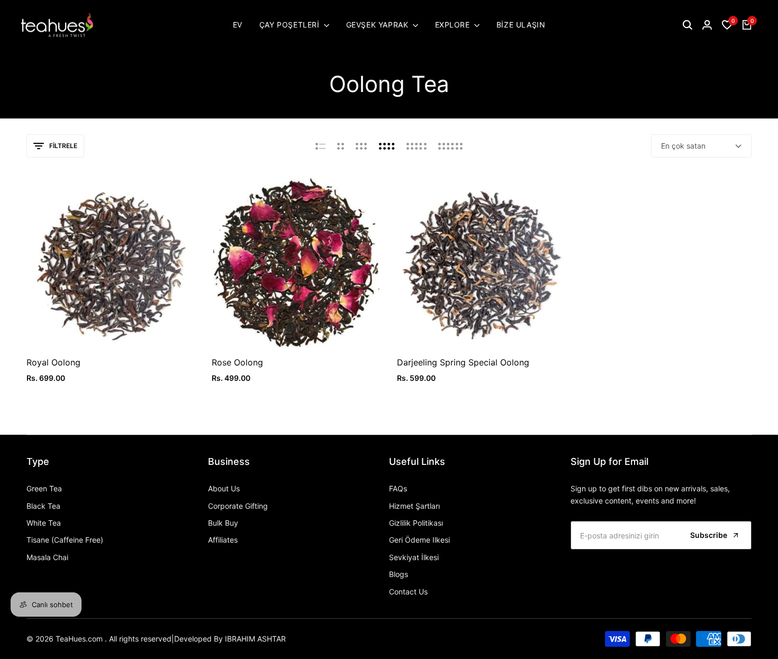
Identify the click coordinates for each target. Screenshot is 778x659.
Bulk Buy (223, 522)
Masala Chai (47, 557)
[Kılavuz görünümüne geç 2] (340, 146)
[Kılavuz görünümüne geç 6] (450, 146)
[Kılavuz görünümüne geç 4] (386, 146)
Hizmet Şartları (414, 505)
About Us (224, 488)
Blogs (398, 574)
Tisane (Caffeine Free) (64, 539)
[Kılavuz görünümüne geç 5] (416, 146)
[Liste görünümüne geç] (320, 146)
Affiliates (223, 539)
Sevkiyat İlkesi (414, 557)
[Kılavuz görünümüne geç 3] (361, 146)
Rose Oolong (237, 363)
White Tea (43, 522)
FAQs (398, 488)
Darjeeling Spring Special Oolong (463, 363)
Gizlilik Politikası (416, 522)
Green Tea (44, 488)
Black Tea (43, 505)
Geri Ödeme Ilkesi (419, 539)
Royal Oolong (53, 363)
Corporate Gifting (238, 505)
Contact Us (408, 591)
